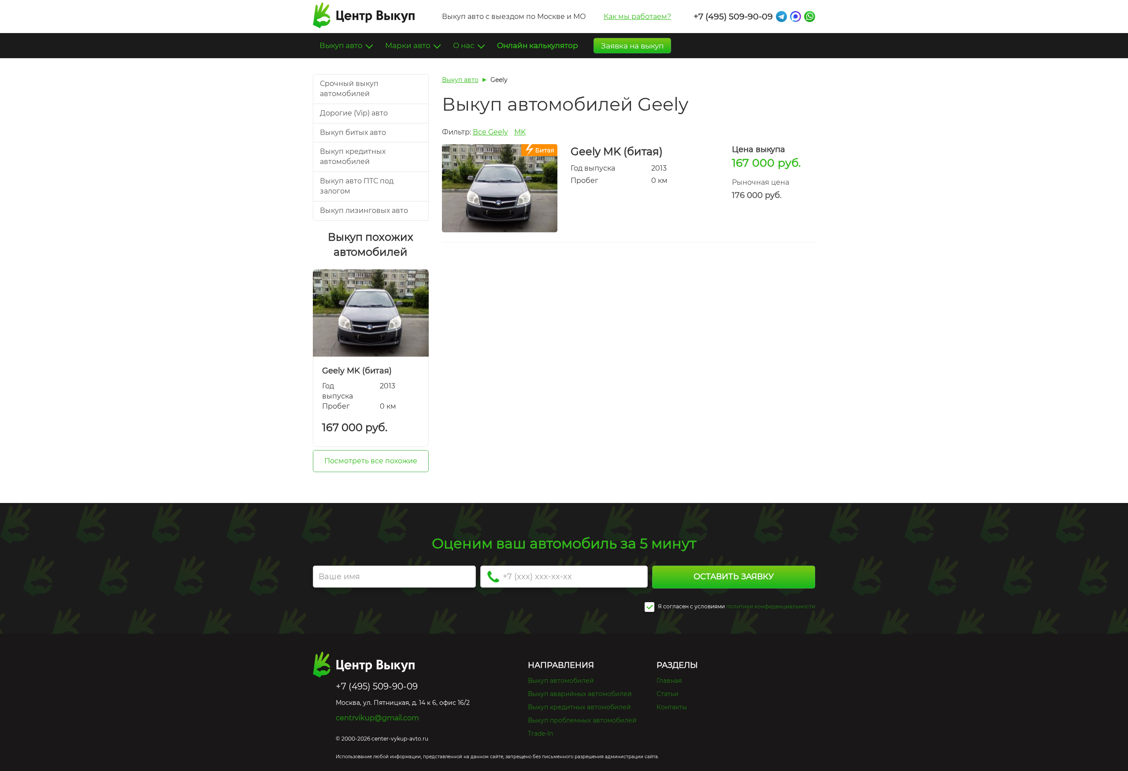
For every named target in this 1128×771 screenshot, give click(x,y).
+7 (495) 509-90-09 (733, 16)
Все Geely (490, 132)
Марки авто (408, 45)
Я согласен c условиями (691, 606)
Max (795, 16)
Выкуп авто (341, 45)
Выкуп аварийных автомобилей (580, 694)
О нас (464, 45)
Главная (669, 681)
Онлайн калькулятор (537, 45)
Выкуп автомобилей (561, 681)
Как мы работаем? (637, 16)
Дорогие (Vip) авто (354, 113)
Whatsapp (809, 16)
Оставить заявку (734, 576)
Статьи (668, 694)
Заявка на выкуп (632, 45)
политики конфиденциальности (770, 606)
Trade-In (540, 733)
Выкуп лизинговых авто (364, 210)
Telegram (781, 16)
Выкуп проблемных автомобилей (582, 720)
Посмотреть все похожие (370, 461)
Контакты (672, 707)
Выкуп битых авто (353, 132)
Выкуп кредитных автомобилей (579, 707)
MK (520, 132)
